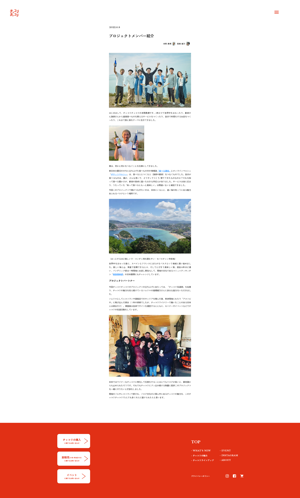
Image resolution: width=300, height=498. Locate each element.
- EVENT (225, 450)
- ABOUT (225, 460)
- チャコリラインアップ (202, 460)
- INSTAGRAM (229, 455)
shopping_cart (242, 476)
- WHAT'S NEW (201, 450)
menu (276, 12)
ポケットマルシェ (119, 174)
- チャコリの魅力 (199, 455)
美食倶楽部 (118, 274)
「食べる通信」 (164, 170)
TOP (195, 442)
